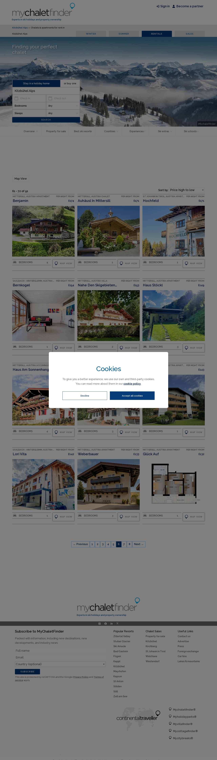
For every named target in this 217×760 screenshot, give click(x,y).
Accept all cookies (132, 395)
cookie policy (132, 383)
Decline (85, 395)
